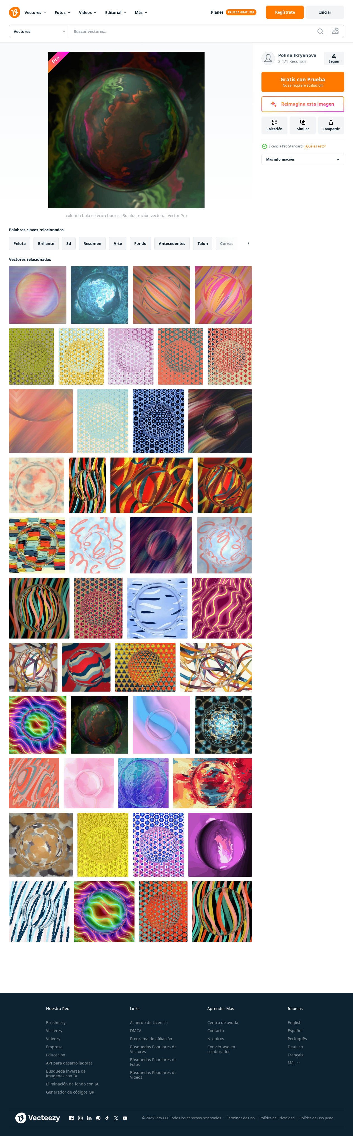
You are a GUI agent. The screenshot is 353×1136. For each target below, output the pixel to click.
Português (297, 1038)
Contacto (215, 1030)
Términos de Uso (241, 1117)
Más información (280, 159)
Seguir (334, 61)
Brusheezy (56, 1022)
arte (118, 243)
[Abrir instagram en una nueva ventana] (80, 1118)
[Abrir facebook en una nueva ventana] (71, 1118)
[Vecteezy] (14, 12)
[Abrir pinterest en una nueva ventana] (98, 1118)
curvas (226, 243)
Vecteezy (54, 1030)
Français (295, 1055)
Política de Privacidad (277, 1117)
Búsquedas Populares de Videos (153, 1075)
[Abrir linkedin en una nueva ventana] (89, 1118)
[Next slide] (244, 243)
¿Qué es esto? (315, 146)
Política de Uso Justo (316, 1117)
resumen (92, 243)
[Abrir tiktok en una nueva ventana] (107, 1118)
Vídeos (85, 12)
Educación (55, 1055)
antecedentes (172, 243)
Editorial (113, 12)
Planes (217, 12)
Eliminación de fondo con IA (72, 1084)
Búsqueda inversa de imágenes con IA (66, 1073)
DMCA (135, 1030)
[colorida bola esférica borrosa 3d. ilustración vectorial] (37, 295)
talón (203, 243)
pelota (19, 243)
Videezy (53, 1038)
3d (68, 243)
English (295, 1022)
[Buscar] (320, 31)
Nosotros (215, 1038)
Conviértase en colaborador (221, 1049)
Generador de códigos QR (70, 1092)
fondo (140, 243)
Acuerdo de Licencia (149, 1022)
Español (295, 1030)
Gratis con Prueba (302, 82)
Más (139, 12)
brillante (46, 243)
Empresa (54, 1046)
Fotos (60, 12)
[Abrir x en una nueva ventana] (116, 1118)
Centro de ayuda (222, 1022)
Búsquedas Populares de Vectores (153, 1049)
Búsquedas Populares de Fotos (153, 1062)
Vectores (33, 12)
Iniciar (325, 12)
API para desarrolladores (69, 1063)
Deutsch (295, 1046)
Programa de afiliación (151, 1038)
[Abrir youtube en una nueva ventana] (125, 1118)
